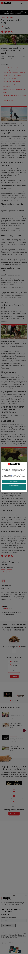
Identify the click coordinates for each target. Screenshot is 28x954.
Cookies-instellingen (14, 481)
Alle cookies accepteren (14, 485)
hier (12, 475)
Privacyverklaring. (18, 477)
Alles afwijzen (14, 488)
